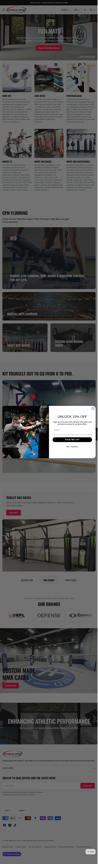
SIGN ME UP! (71, 440)
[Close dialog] (92, 408)
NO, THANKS (71, 447)
